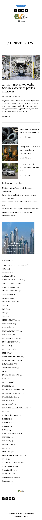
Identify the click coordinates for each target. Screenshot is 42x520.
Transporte (6, 481)
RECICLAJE (6, 452)
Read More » (6, 116)
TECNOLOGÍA (7, 474)
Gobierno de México (9, 368)
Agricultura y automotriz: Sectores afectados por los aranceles (18, 87)
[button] (21, 21)
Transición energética (10, 477)
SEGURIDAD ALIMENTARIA (12, 463)
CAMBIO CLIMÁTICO (9, 283)
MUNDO (5, 430)
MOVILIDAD (6, 422)
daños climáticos (8, 324)
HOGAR (5, 371)
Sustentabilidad (7, 470)
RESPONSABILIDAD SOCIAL (12, 455)
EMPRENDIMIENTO (9, 342)
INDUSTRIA (6, 386)
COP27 (4, 305)
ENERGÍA (5, 353)
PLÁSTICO (6, 441)
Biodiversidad (7, 276)
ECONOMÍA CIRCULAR (10, 331)
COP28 (4, 309)
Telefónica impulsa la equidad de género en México (20, 209)
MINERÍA (5, 419)
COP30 (4, 316)
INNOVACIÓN (7, 400)
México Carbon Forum (10, 415)
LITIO (4, 411)
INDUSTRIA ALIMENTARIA (11, 390)
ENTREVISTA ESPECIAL (10, 360)
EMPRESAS (6, 346)
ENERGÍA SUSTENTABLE (11, 357)
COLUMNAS (6, 294)
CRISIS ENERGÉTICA (9, 320)
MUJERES (5, 426)
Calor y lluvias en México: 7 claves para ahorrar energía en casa (30, 150)
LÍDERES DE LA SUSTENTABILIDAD (15, 408)
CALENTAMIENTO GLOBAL (12, 280)
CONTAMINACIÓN (9, 302)
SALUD (4, 459)
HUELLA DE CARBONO (10, 375)
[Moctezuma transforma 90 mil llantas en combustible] (10, 135)
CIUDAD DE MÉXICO (10, 291)
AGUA (4, 269)
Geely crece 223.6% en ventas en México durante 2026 (29, 167)
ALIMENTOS (6, 272)
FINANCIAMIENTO (9, 364)
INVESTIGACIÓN (8, 404)
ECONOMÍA (6, 327)
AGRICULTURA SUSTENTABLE (13, 265)
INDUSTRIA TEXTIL (9, 397)
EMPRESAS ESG (8, 349)
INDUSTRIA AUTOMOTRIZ (11, 96)
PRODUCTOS (7, 444)
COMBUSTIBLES (8, 298)
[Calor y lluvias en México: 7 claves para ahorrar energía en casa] (10, 153)
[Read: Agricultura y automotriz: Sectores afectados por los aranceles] (21, 67)
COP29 (4, 313)
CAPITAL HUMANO (9, 287)
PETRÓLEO (6, 437)
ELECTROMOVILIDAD (10, 338)
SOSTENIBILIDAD (8, 466)
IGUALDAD (6, 378)
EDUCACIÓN (7, 335)
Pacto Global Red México (11, 433)
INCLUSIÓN (6, 382)
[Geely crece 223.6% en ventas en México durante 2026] (10, 171)
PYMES (4, 448)
